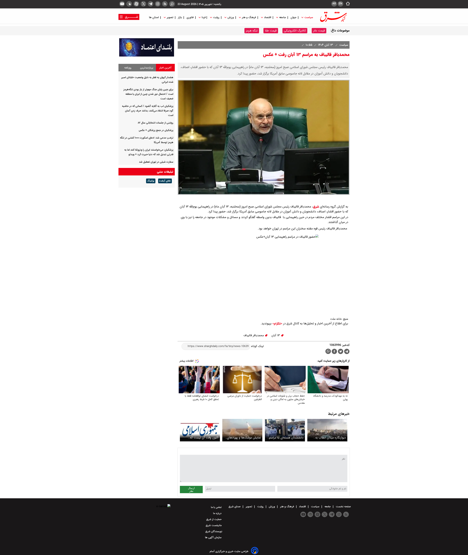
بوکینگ (150, 181)
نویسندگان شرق (213, 531)
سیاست (309, 17)
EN (340, 3)
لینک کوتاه (257, 346)
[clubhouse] (129, 4)
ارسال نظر (191, 489)
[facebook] (334, 352)
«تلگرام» (276, 323)
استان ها (154, 17)
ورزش (231, 17)
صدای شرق (235, 507)
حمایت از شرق (214, 519)
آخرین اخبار (165, 68)
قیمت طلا (271, 30)
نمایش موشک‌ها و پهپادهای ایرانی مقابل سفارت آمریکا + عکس (244, 437)
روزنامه (127, 68)
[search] (172, 4)
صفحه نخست (343, 507)
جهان (293, 17)
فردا (203, 17)
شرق (316, 206)
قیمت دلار (319, 30)
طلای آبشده (165, 181)
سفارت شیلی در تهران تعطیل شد (156, 162)
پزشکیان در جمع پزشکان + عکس (156, 130)
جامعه (282, 17)
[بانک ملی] (146, 55)
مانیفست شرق (214, 525)
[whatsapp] (328, 351)
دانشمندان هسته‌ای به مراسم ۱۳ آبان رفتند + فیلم (286, 437)
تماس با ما (216, 507)
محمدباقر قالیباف (254, 335)
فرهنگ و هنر (249, 17)
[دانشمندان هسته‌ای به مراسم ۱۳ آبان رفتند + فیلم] (285, 430)
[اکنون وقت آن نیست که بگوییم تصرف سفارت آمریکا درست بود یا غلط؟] (200, 430)
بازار (180, 17)
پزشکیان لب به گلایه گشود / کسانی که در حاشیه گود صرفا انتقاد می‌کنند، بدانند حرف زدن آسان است (147, 110)
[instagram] (158, 4)
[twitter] (143, 4)
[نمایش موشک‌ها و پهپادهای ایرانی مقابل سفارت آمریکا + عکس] (242, 430)
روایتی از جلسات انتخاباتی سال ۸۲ (155, 123)
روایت (216, 17)
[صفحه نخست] (347, 4)
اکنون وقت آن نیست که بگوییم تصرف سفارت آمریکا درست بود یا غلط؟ (201, 437)
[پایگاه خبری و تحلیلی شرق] (333, 21)
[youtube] (122, 4)
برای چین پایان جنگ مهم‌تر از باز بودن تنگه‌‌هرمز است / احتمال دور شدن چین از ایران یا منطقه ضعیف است (148, 94)
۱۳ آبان (276, 335)
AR (334, 3)
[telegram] (150, 4)
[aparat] (136, 4)
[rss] (165, 4)
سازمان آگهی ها (213, 537)
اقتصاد (267, 17)
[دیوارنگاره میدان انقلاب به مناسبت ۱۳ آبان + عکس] (327, 430)
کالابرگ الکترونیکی (295, 30)
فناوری (190, 17)
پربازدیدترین (146, 68)
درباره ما (217, 513)
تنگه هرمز (252, 30)
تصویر (170, 17)
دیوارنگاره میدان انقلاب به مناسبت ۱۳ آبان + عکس (330, 437)
